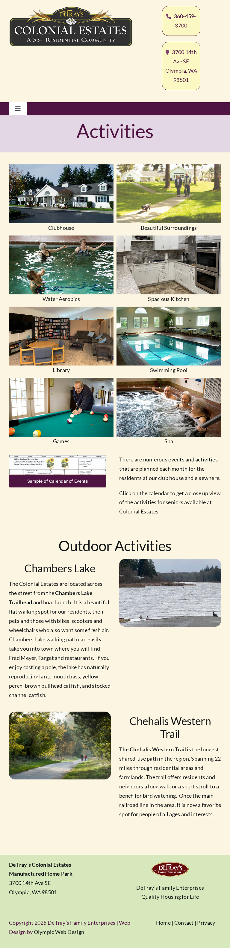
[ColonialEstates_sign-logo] (71, 8)
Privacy (206, 922)
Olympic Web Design (59, 932)
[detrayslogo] (170, 863)
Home (163, 922)
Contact (184, 922)
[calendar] (57, 457)
